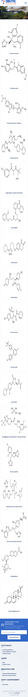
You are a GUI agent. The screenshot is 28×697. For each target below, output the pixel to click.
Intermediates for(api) (9, 651)
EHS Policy (5, 684)
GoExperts (17, 693)
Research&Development (9, 673)
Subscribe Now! (14, 637)
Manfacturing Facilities (9, 675)
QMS (3, 662)
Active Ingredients (7, 650)
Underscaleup (6, 653)
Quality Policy (6, 664)
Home (2, 14)
